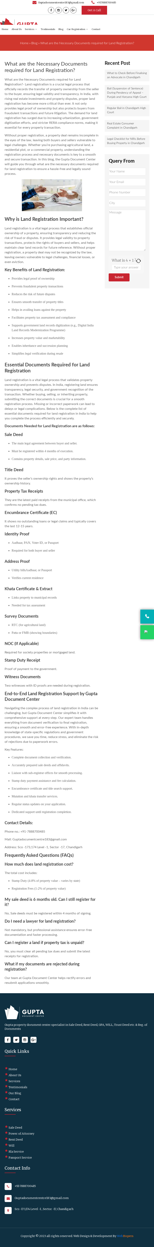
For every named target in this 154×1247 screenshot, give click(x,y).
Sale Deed (15, 1127)
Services (29, 29)
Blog (61, 29)
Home (5, 29)
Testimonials (48, 29)
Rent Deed (16, 1139)
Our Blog (15, 1093)
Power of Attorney (21, 1133)
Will (11, 1145)
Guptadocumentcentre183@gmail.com (61, 2)
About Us (17, 29)
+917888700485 (106, 2)
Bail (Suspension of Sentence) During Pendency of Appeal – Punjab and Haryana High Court (127, 92)
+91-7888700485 (25, 1186)
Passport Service (20, 1157)
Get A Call (94, 10)
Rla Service (16, 1151)
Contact (96, 29)
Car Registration (76, 29)
